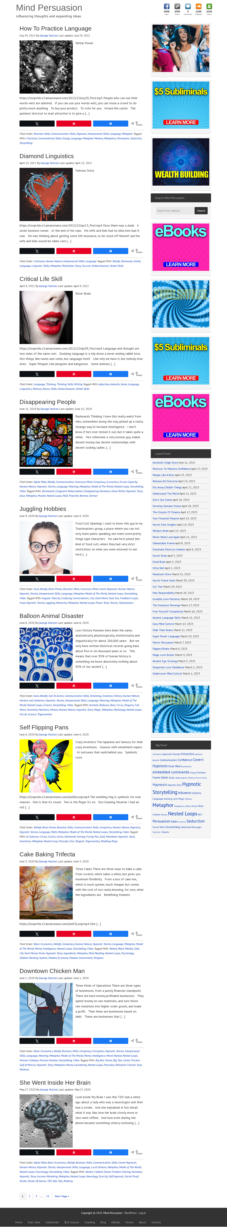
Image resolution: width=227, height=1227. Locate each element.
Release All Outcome (165, 481)
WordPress (130, 1213)
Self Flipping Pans (44, 727)
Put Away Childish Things (167, 487)
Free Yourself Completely (168, 611)
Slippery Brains (161, 648)
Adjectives (104, 384)
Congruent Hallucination (69, 491)
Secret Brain (160, 555)
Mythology (119, 709)
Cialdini (98, 1171)
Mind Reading (96, 953)
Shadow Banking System (33, 958)
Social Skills (159, 827)
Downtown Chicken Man (52, 970)
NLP (200, 814)
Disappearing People (48, 401)
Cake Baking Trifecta (47, 854)
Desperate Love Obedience (168, 667)
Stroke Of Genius (37, 1181)
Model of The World (102, 486)
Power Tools (102, 602)
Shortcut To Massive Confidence (172, 468)
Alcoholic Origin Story (165, 462)
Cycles (59, 836)
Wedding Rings (109, 841)
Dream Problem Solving (117, 1171)
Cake (136, 948)
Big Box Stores (104, 1060)
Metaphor (127, 133)
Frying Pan (92, 836)
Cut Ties (157, 586)
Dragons (129, 705)
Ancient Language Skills (167, 617)
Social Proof (131, 1176)
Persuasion (123, 138)
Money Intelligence (45, 948)
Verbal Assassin (100, 265)
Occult (23, 714)
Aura (36, 589)
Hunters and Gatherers (32, 700)
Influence (184, 793)
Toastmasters (126, 602)
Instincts (196, 793)
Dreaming (95, 696)
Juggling (50, 602)
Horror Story (201, 777)
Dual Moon (101, 598)
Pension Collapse (29, 1060)
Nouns (46, 389)
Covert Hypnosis (108, 589)
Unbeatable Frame (164, 543)
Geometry (32, 709)
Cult (92, 598)
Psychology (127, 953)
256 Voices (157, 754)
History (118, 696)
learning (168, 798)
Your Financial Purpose (166, 518)
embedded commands (171, 771)
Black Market (125, 948)
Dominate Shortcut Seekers (169, 549)
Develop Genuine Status (167, 506)
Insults (137, 261)
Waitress (68, 1181)
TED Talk (52, 1181)
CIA (21, 953)
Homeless (136, 1171)
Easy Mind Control (163, 624)
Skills (54, 389)
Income (41, 1176)
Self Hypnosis (116, 1176)
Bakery (113, 948)
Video (23, 491)
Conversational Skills (49, 138)
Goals (172, 777)
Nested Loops (121, 486)
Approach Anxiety (171, 754)
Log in (142, 1213)
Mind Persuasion (49, 8)
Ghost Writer (118, 491)
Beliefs (116, 261)
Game (124, 384)
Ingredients (69, 953)
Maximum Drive (162, 574)
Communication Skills (63, 133)
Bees (112, 705)
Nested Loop (51, 841)
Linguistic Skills (40, 265)
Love (175, 798)
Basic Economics (43, 944)
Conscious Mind (83, 482)
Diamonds (126, 261)
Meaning (73, 486)
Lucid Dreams (98, 1167)
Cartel (126, 1060)
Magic (97, 709)
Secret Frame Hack (164, 580)
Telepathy (165, 832)
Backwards (48, 491)
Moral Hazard (114, 1055)
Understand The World (166, 493)
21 (47, 1196)
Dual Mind (174, 766)
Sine (71, 841)
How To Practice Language (56, 28)
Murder (42, 495)
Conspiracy (99, 482)
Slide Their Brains (163, 630)
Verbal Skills (116, 265)
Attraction (187, 754)
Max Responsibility (164, 593)
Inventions (25, 841)
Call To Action (56, 696)
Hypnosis (81, 133)
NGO (65, 495)
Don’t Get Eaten (162, 499)
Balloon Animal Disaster (52, 615)
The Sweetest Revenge (166, 605)
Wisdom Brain (161, 530)
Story (78, 265)
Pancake (63, 841)
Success (86, 265)
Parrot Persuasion (163, 642)
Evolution (107, 696)
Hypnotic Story (134, 491)
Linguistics (26, 389)
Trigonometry (44, 714)
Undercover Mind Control (167, 673)
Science (47, 705)
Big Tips (117, 1060)
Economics (112, 482)
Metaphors (110, 138)
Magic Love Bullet (163, 655)
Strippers (98, 958)
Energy (66, 138)
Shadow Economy (58, 958)
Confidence (185, 760)
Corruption (98, 1051)
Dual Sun (114, 598)
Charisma (31, 138)
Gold (102, 836)
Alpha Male (40, 482)
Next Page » (62, 1196)
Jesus (22, 495)
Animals (93, 705)
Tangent (79, 841)
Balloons (104, 705)
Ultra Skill (158, 568)
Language (115, 133)
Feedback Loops (129, 598)
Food (22, 602)
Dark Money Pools (34, 953)
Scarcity (103, 1176)
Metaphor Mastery (93, 138)
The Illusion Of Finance (166, 512)
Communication (65, 482)
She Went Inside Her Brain (55, 1082)
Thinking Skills (65, 384)
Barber (89, 1171)
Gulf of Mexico (28, 1065)
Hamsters (43, 709)
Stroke (23, 1181)
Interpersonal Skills (98, 133)
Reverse (84, 495)
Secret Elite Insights (165, 524)
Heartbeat (111, 836)
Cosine (51, 836)
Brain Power (55, 589)
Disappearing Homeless (97, 491)
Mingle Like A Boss (164, 475)
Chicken (135, 1060)
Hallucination (181, 777)
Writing (78, 384)
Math (54, 832)
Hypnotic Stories (46, 486)
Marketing (52, 1176)
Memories (61, 602)
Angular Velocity (51, 598)
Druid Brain (159, 562)
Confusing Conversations (74, 598)
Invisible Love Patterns (166, 599)
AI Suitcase (32, 836)
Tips (60, 1181)
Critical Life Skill (41, 278)
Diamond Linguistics (47, 156)
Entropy (81, 836)
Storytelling (26, 143)
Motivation (68, 265)
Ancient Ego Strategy (165, 661)
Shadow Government (80, 958)
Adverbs (115, 384)
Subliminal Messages (190, 827)
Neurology (92, 1176)
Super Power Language (166, 636)
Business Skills (42, 133)
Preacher (74, 495)
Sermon (93, 495)
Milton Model (191, 806)
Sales (174, 821)
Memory (37, 389)
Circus (119, 705)
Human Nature (54, 261)
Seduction (136, 138)
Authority (198, 754)
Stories (114, 602)
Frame (156, 777)
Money (164, 814)
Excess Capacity (128, 482)
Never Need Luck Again (166, 537)
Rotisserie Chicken (125, 1065)
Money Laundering (76, 1065)
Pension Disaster (49, 1060)
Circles (43, 836)
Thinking (51, 384)
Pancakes (109, 1065)
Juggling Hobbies (43, 508)
